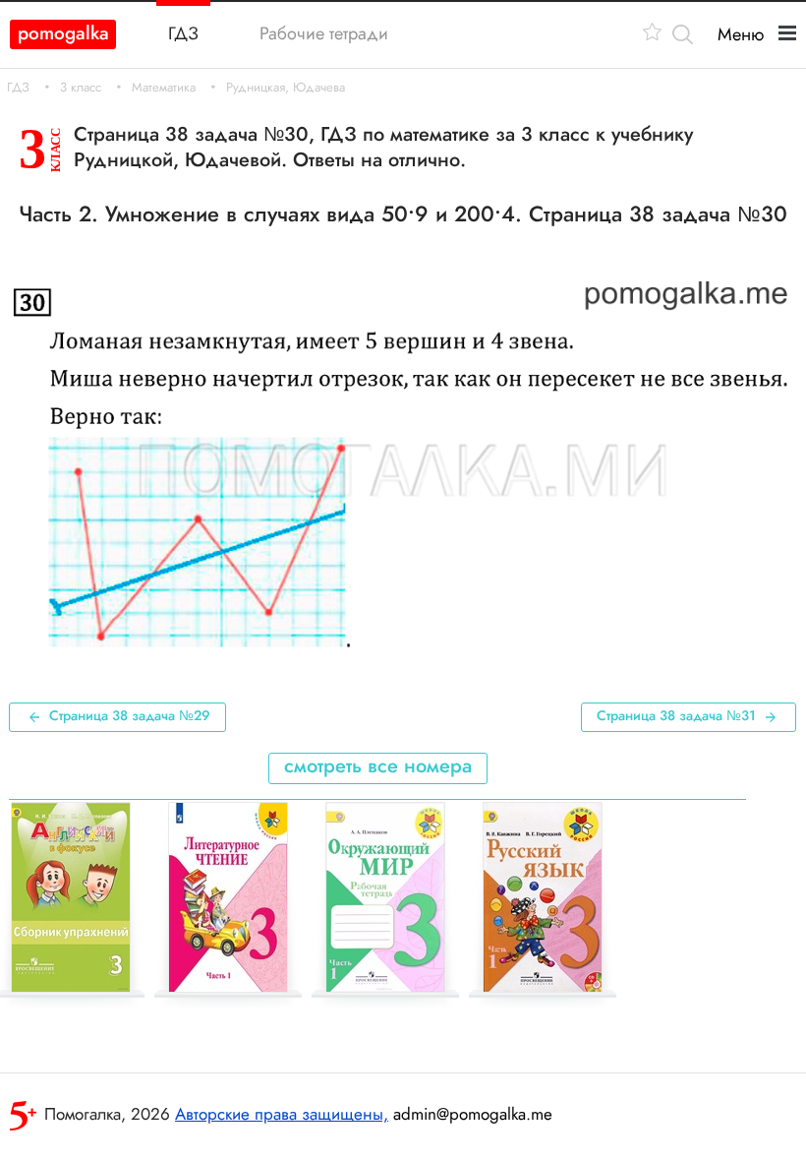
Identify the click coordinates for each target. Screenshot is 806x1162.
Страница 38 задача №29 (129, 715)
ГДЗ (18, 87)
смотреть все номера (378, 766)
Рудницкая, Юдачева (285, 87)
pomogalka (63, 33)
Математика (164, 87)
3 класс (80, 87)
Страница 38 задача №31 (676, 715)
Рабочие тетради (323, 33)
